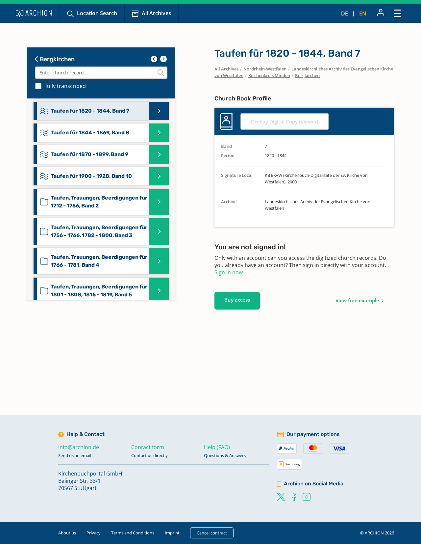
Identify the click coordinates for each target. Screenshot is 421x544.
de (344, 13)
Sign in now (228, 272)
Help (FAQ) (217, 447)
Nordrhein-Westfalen (264, 69)
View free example (357, 300)
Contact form (147, 447)
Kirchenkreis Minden (269, 75)
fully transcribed (65, 86)
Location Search (97, 13)
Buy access (237, 299)
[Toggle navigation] (397, 13)
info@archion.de (78, 447)
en (362, 13)
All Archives (156, 13)
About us (67, 533)
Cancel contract (212, 533)
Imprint (172, 533)
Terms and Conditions (132, 533)
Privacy (94, 533)
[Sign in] (381, 13)
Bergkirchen (56, 59)
